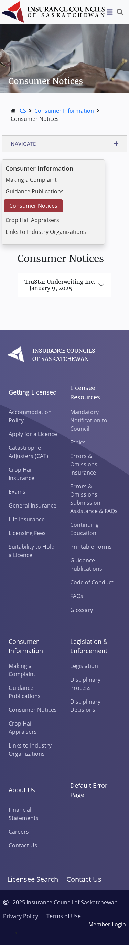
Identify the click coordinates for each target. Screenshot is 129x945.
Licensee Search (32, 879)
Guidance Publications (35, 191)
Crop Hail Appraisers (32, 220)
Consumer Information (64, 110)
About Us (22, 790)
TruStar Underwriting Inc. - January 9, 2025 (59, 285)
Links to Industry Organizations (46, 232)
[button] (64, 143)
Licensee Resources (85, 392)
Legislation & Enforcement (89, 646)
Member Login (107, 924)
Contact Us (83, 879)
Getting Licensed (33, 392)
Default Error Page (88, 790)
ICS (22, 110)
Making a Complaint (31, 179)
